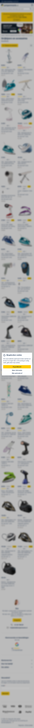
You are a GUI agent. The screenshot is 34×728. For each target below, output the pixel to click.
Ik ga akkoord (17, 367)
